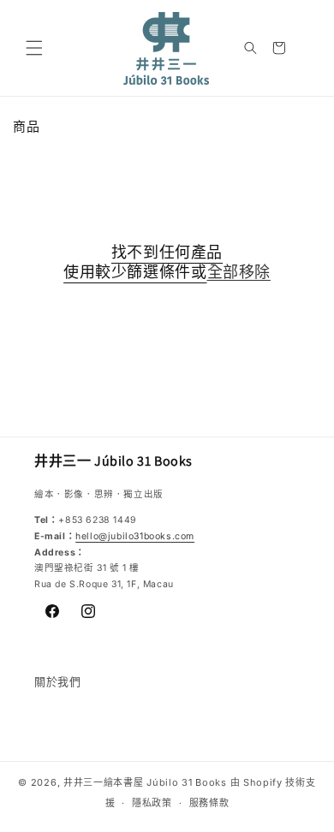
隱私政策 (152, 803)
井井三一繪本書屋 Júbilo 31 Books (145, 782)
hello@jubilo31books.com (134, 536)
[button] (34, 48)
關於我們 (57, 681)
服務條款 (209, 803)
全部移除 (239, 272)
